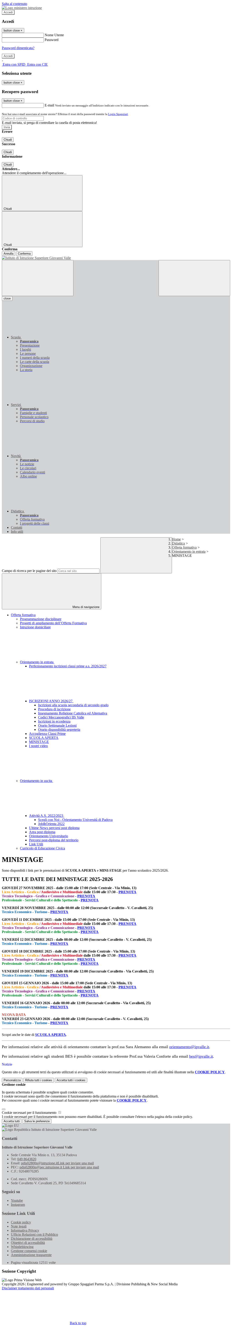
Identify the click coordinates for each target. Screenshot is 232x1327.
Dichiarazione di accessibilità (31, 1238)
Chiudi (8, 139)
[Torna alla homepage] (116, 258)
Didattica (178, 543)
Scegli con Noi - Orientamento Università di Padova (75, 820)
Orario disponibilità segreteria (59, 729)
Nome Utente (54, 35)
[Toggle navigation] (37, 278)
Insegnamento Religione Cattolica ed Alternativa (72, 713)
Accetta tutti (71, 1080)
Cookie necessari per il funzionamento (29, 1113)
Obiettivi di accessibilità (28, 1243)
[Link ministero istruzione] (22, 8)
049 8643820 (26, 1159)
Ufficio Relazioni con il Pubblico (34, 1234)
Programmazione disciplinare (40, 619)
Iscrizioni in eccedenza (54, 721)
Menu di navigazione (85, 607)
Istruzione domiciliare (35, 627)
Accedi (8, 12)
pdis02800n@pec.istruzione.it (59, 1167)
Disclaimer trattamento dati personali (28, 1288)
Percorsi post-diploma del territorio (53, 840)
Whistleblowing (22, 1247)
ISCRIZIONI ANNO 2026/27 (51, 701)
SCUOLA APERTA (43, 738)
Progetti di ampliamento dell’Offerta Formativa (53, 623)
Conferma (24, 253)
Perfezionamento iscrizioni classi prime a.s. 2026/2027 (67, 666)
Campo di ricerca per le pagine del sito (29, 571)
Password (51, 40)
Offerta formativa (184, 547)
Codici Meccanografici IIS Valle (61, 717)
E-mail (49, 105)
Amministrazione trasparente (31, 1255)
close (7, 298)
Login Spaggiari (118, 114)
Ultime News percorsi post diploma (54, 828)
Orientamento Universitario (48, 836)
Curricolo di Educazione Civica (42, 848)
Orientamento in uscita (36, 781)
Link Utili (36, 844)
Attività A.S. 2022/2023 (46, 816)
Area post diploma (42, 832)
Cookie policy (21, 1222)
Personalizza (12, 1080)
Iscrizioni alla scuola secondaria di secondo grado (73, 705)
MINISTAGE (39, 742)
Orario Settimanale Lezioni (57, 725)
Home (176, 539)
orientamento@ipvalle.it (189, 1047)
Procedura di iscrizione (54, 709)
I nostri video (38, 746)
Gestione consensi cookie (29, 1251)
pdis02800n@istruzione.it (57, 1163)
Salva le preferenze (37, 1121)
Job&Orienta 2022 (51, 824)
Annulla (8, 253)
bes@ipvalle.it (201, 1056)
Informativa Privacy (25, 1230)
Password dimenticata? (18, 48)
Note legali (19, 1226)
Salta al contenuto (14, 4)
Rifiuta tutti (38, 1080)
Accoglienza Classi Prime (47, 734)
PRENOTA (127, 892)
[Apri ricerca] (194, 278)
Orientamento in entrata (188, 551)
